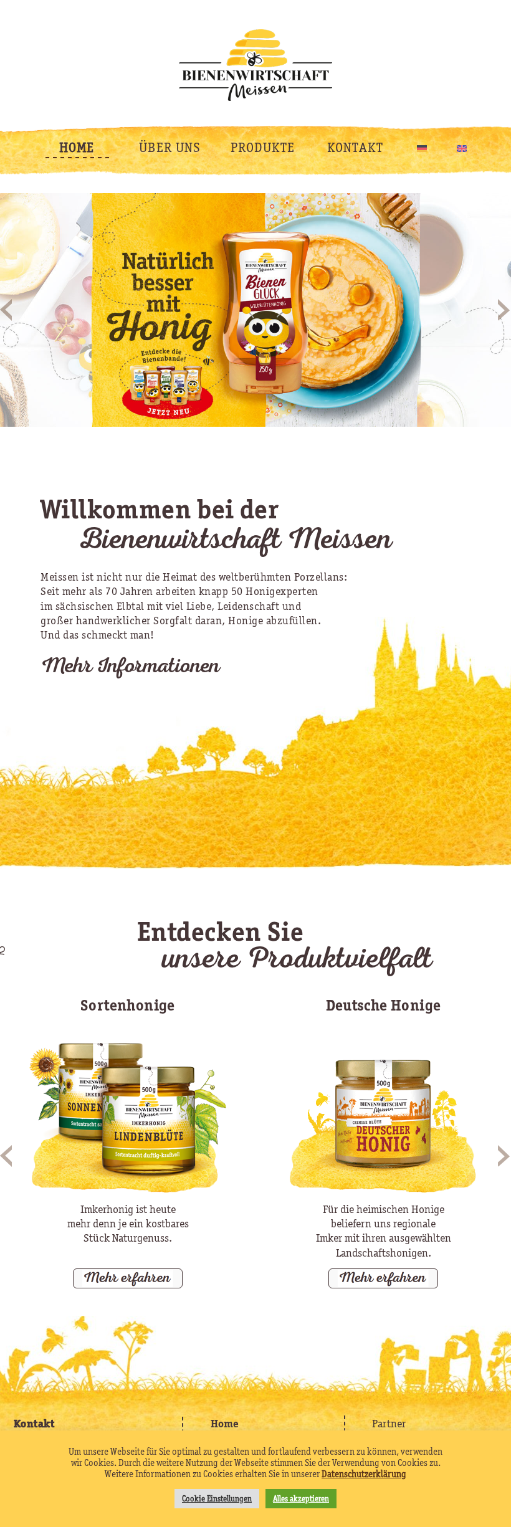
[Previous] (6, 308)
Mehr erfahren (127, 1276)
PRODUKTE (263, 147)
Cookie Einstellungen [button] (217, 1498)
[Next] (504, 308)
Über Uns (170, 147)
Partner (389, 1423)
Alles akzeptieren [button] (301, 1498)
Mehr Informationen (130, 668)
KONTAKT (355, 147)
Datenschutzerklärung (364, 1474)
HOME (76, 147)
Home (225, 1423)
